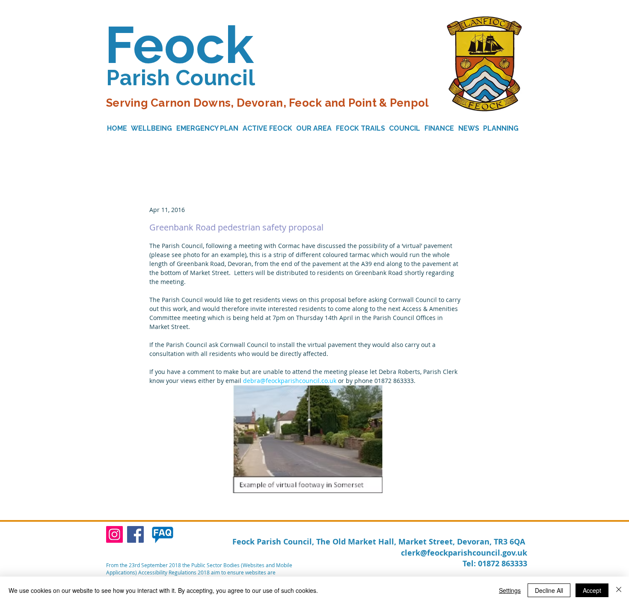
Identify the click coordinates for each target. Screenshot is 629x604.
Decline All (549, 590)
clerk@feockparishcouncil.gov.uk (464, 552)
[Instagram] (114, 534)
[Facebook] (135, 534)
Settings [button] (510, 590)
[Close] (619, 590)
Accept (592, 590)
